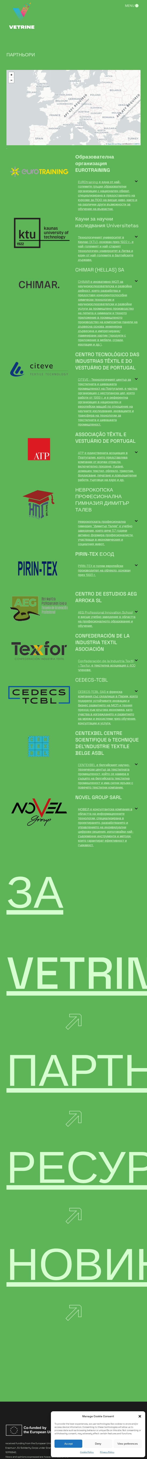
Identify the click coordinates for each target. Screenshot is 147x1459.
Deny (98, 1443)
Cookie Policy (87, 1452)
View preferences (127, 1443)
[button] (140, 1416)
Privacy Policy (107, 1452)
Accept (68, 1443)
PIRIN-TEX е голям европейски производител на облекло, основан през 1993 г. (104, 570)
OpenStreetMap (115, 144)
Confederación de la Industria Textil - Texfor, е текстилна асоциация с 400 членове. (106, 665)
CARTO (137, 144)
